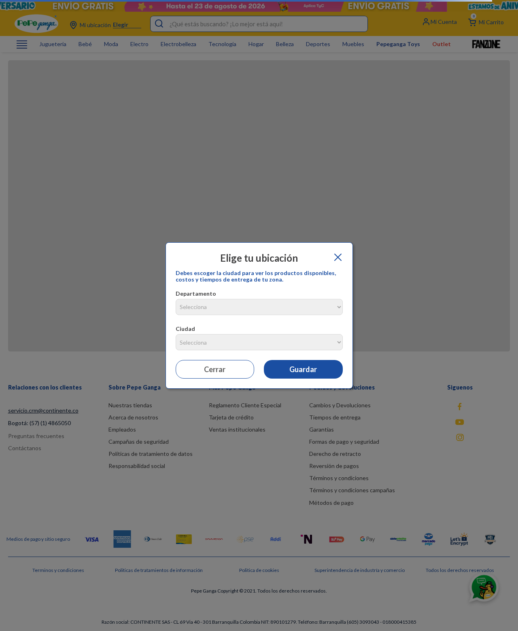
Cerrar (214, 369)
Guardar (303, 369)
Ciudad (185, 328)
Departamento (196, 293)
